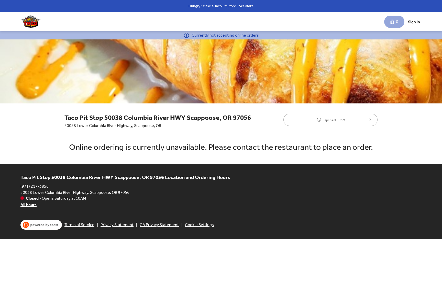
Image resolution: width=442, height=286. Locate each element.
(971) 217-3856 (34, 186)
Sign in (414, 21)
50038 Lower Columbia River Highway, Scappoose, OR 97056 (74, 192)
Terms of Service (79, 224)
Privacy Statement (117, 224)
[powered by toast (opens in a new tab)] (41, 225)
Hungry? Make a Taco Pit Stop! (212, 6)
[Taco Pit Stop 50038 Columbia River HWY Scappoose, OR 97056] (30, 21)
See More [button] (246, 6)
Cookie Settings (199, 224)
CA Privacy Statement (159, 224)
